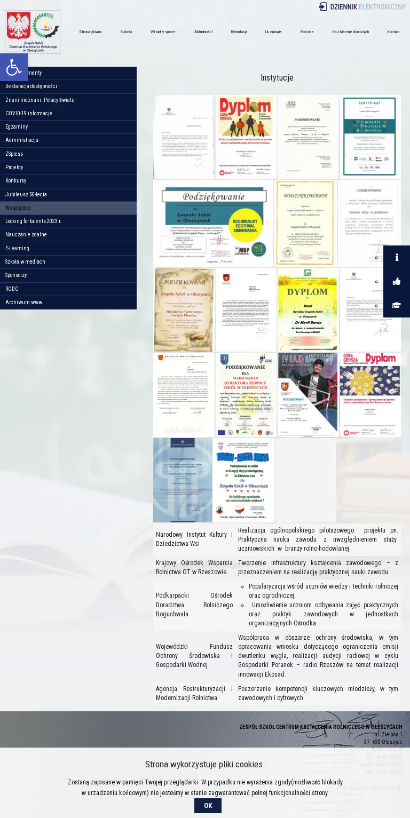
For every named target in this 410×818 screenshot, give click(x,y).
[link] (14, 67)
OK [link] (208, 805)
